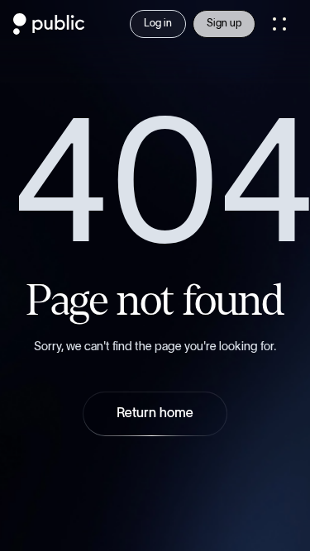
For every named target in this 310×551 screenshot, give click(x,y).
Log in (158, 23)
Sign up (224, 23)
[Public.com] (49, 29)
